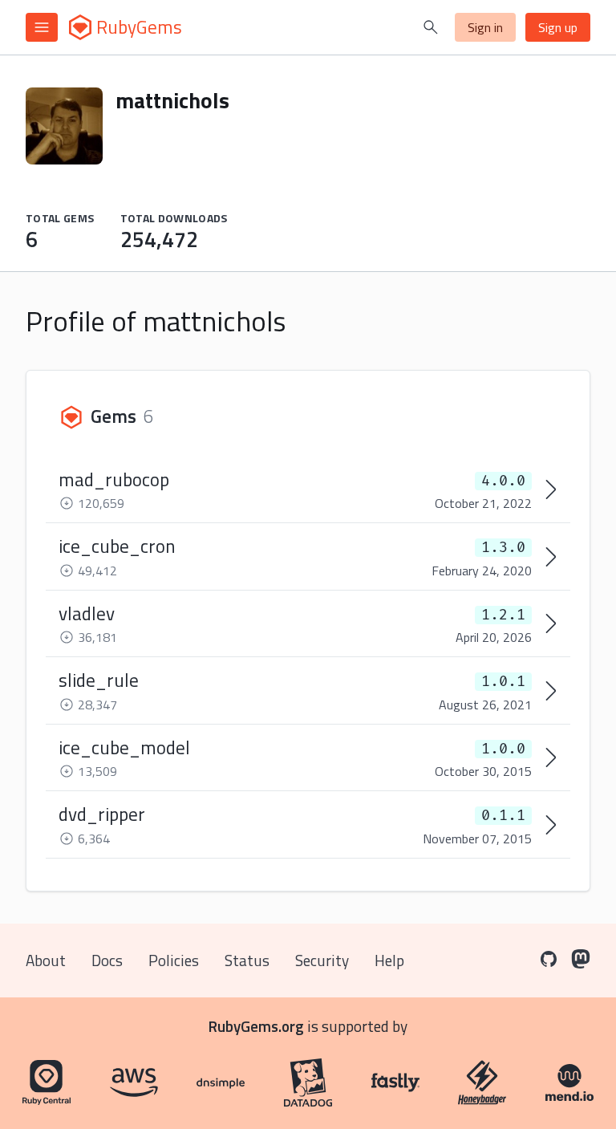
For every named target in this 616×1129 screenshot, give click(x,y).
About (46, 960)
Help (389, 960)
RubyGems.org (256, 1026)
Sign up (558, 27)
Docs (107, 960)
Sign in (485, 27)
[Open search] (430, 27)
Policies (173, 960)
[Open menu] (42, 27)
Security (322, 960)
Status (247, 960)
